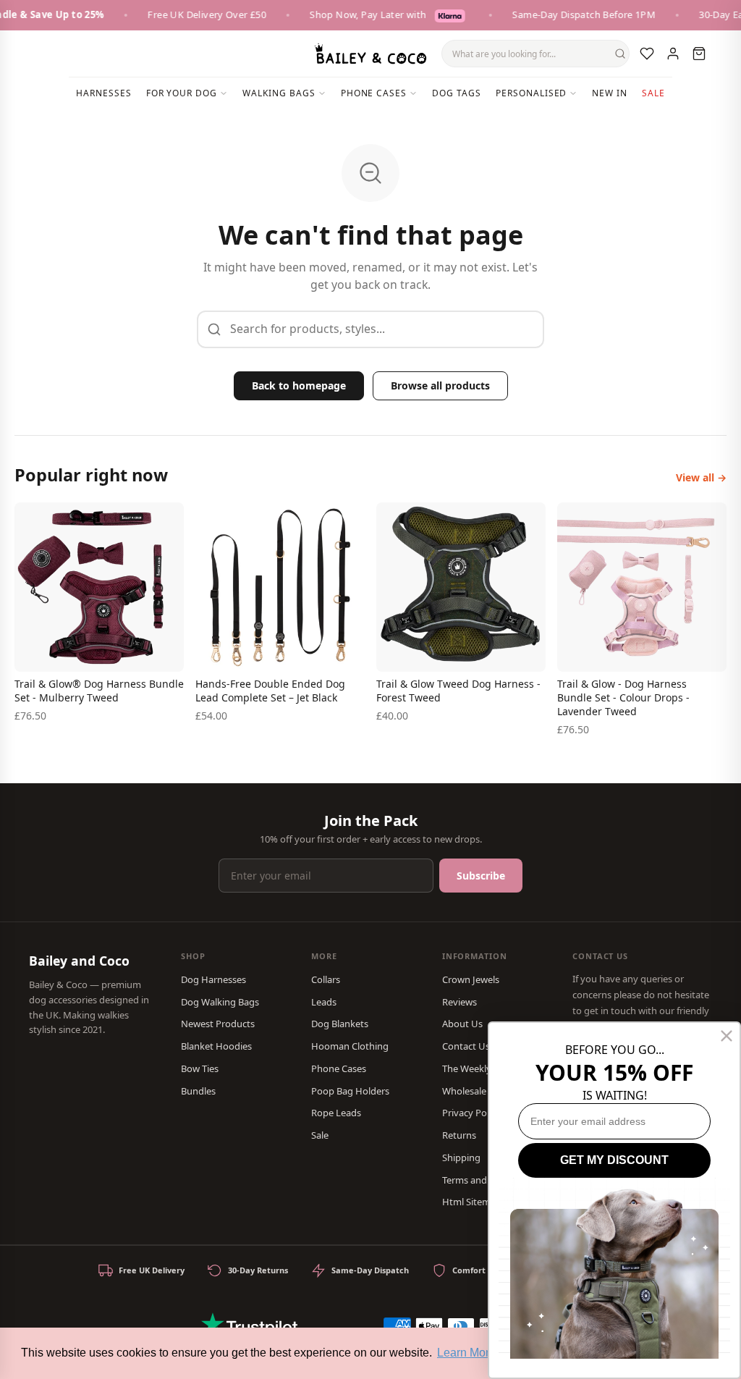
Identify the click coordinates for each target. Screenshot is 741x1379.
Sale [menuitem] (653, 93)
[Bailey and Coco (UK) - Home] (370, 53)
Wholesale (464, 1090)
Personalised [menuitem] (531, 93)
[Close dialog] (726, 1035)
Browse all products (440, 385)
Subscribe (481, 875)
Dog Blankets (339, 1023)
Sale (320, 1135)
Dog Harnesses (213, 979)
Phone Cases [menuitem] (374, 93)
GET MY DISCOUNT (614, 1160)
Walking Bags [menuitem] (279, 93)
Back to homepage (299, 385)
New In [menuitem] (609, 93)
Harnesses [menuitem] (104, 93)
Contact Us (466, 1046)
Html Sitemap (471, 1201)
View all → (701, 477)
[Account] (673, 54)
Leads (323, 1001)
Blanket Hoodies (216, 1046)
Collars (325, 979)
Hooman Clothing (350, 1046)
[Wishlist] (647, 54)
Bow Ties (200, 1068)
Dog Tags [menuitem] (456, 93)
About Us (462, 1023)
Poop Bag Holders (350, 1090)
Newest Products (218, 1023)
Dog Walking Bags (220, 1001)
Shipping (461, 1157)
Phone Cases (338, 1068)
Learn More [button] (466, 1352)
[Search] (620, 53)
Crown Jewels (470, 979)
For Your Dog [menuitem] (182, 93)
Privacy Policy (471, 1112)
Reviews (459, 1001)
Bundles (198, 1090)
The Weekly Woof (479, 1068)
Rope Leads (336, 1112)
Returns (459, 1135)
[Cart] (699, 54)
